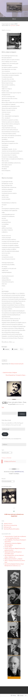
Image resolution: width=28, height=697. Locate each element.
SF (19, 25)
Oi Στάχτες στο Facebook (6, 457)
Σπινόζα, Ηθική (8, 547)
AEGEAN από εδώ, (19, 471)
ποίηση (12, 364)
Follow (5, 434)
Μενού (14, 19)
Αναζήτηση (22, 414)
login (3, 407)
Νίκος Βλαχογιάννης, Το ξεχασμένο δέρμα (15, 375)
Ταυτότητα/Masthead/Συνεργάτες (11, 529)
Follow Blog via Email (6, 420)
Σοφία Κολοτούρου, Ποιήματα (10, 372)
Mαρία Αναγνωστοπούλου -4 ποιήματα (13, 559)
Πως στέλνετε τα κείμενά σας (10, 525)
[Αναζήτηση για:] (14, 444)
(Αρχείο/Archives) (8, 523)
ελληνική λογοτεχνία (18, 364)
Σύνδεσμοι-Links (7, 527)
